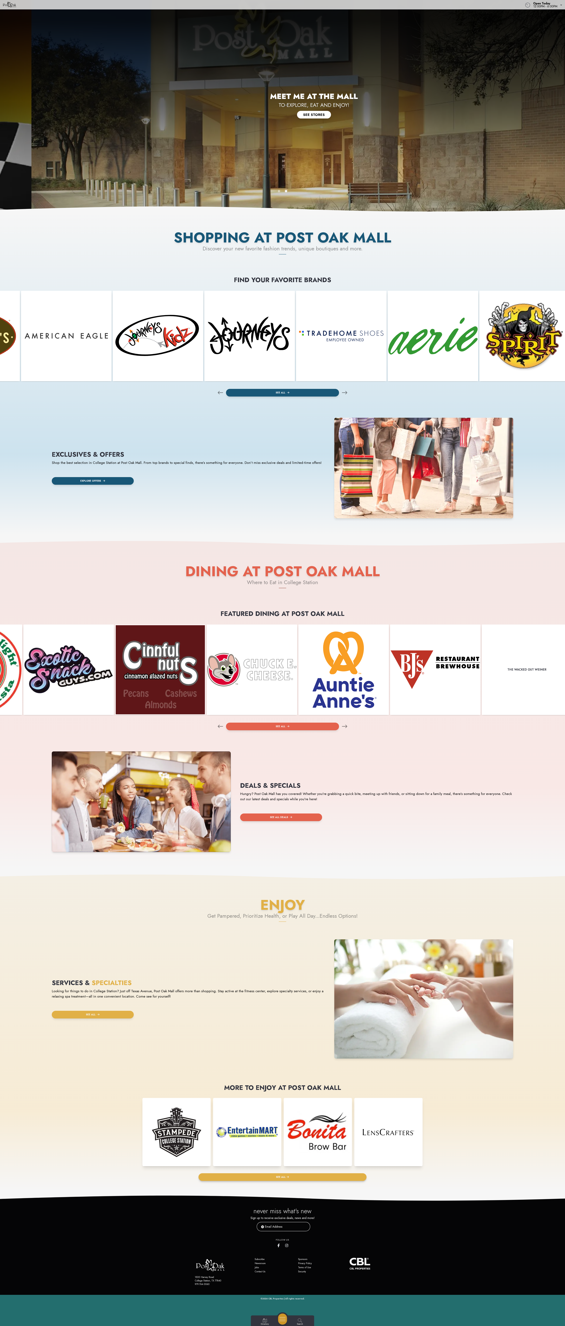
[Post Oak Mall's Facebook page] (279, 1244)
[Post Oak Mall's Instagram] (287, 1244)
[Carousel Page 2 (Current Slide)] (286, 191)
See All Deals (279, 817)
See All (281, 392)
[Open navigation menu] (283, 1319)
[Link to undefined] (66, 336)
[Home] (212, 4)
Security (302, 1271)
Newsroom (260, 1263)
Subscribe (260, 1259)
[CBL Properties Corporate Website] (349, 1264)
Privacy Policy (305, 1263)
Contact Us (260, 1271)
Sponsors (302, 1259)
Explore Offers (90, 481)
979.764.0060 (202, 1284)
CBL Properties (276, 1298)
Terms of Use (304, 1267)
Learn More (282, 117)
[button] (547, 4)
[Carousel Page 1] (279, 191)
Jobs (257, 1267)
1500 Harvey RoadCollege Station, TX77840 (208, 1278)
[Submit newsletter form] (304, 1226)
